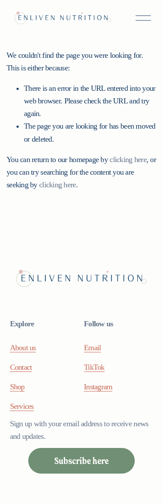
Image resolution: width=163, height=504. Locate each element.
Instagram (98, 386)
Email (92, 347)
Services (22, 406)
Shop (17, 386)
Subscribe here (81, 461)
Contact (21, 367)
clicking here (128, 159)
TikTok (94, 367)
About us (23, 347)
